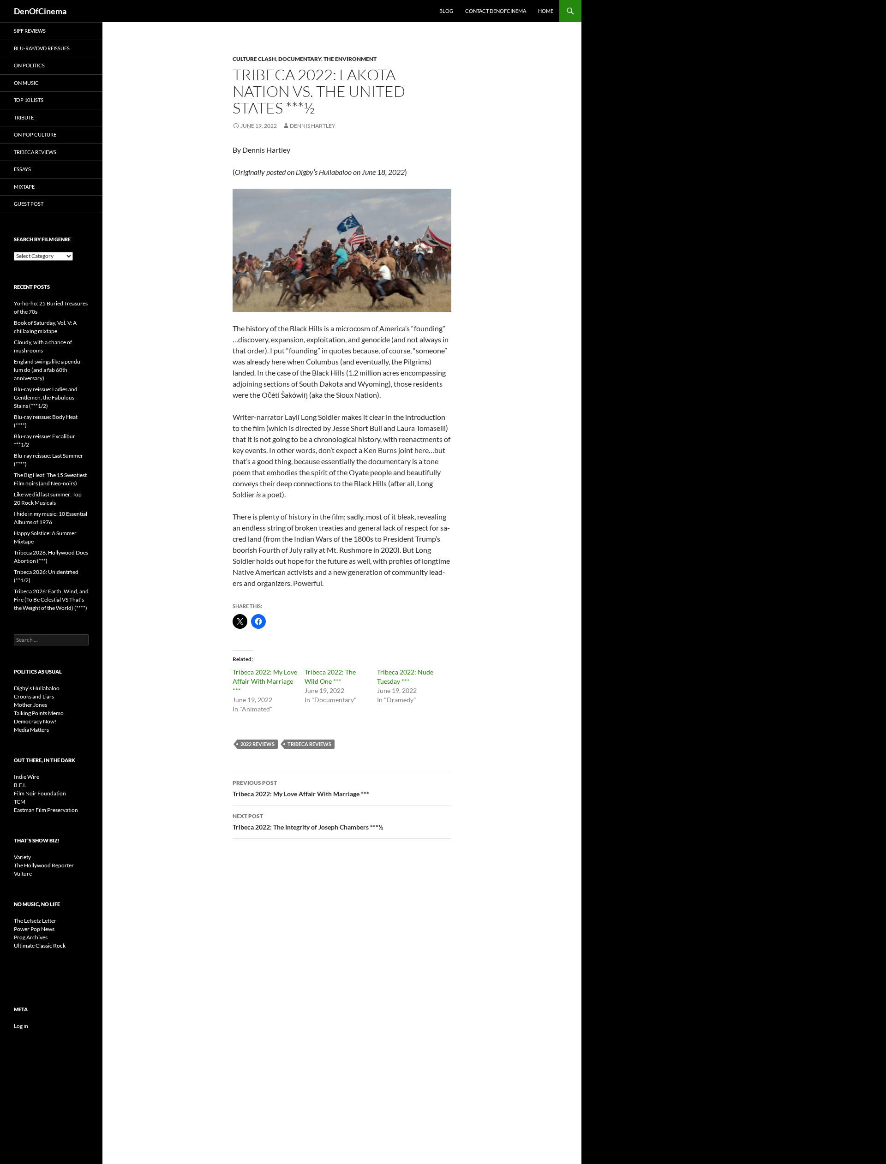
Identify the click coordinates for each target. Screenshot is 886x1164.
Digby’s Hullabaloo (37, 688)
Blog (446, 11)
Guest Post (28, 204)
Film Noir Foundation (40, 793)
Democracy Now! (35, 721)
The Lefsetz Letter (35, 920)
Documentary (299, 58)
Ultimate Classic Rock (40, 945)
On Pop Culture (35, 134)
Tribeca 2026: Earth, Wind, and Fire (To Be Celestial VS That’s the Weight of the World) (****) (51, 599)
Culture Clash (254, 58)
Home (545, 11)
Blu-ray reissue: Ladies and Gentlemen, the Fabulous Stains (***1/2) (46, 397)
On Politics (29, 65)
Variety (22, 857)
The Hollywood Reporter (44, 865)
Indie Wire (26, 776)
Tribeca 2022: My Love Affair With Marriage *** (265, 681)
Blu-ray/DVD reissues (42, 48)
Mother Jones (30, 704)
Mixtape (24, 187)
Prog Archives (31, 937)
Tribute (24, 117)
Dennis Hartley (312, 125)
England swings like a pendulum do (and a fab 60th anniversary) (48, 370)
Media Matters (31, 729)
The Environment (350, 58)
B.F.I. (20, 785)
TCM (19, 801)
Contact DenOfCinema (495, 11)
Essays (22, 169)
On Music (26, 83)
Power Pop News (34, 928)
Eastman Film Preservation (46, 809)
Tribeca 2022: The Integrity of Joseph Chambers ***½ (308, 821)
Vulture (23, 873)
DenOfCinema (40, 11)
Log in (21, 1025)
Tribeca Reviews (309, 744)
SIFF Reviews (30, 31)
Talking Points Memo (39, 713)
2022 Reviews (257, 744)
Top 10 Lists (28, 100)
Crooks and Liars (34, 696)
